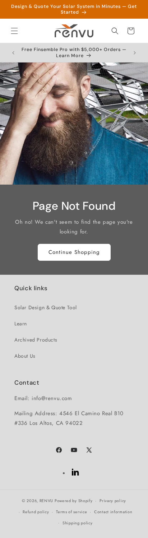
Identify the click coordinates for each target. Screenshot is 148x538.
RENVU (47, 501)
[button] (14, 31)
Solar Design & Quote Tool (45, 307)
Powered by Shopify (74, 501)
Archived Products (35, 339)
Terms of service (71, 512)
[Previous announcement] (13, 53)
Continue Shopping (74, 252)
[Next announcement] (135, 53)
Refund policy (36, 512)
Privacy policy (113, 501)
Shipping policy (78, 523)
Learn (20, 323)
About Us (25, 356)
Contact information (113, 512)
